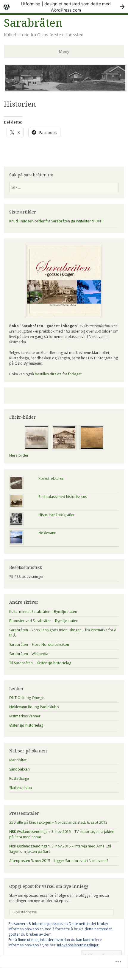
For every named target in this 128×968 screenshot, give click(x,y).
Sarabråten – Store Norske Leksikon (39, 644)
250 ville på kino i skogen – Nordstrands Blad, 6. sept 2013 (58, 822)
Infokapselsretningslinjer (78, 945)
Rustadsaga (19, 778)
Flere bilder (19, 455)
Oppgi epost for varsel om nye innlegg (48, 886)
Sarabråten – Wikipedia (28, 653)
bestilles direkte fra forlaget (58, 374)
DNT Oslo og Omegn (26, 697)
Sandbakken (19, 769)
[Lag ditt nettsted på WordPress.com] (64, 6)
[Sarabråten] (65, 90)
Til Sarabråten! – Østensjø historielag (40, 662)
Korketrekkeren (51, 478)
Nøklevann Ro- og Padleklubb (34, 706)
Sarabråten (33, 23)
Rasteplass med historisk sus (62, 496)
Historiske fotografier (56, 514)
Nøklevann (47, 532)
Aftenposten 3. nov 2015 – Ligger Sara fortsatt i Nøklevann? (58, 860)
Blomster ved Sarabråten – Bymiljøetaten (43, 620)
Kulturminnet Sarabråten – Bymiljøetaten (43, 611)
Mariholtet (17, 760)
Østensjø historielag (26, 725)
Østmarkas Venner (24, 716)
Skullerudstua (20, 787)
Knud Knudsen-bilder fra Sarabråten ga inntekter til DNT (56, 221)
